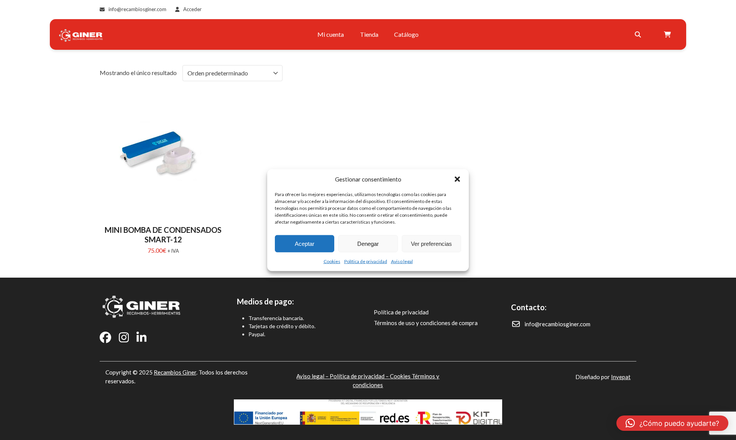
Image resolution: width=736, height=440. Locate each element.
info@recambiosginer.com (137, 9)
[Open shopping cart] (668, 34)
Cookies (332, 261)
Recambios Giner (175, 372)
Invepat (621, 376)
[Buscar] (638, 34)
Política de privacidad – (360, 376)
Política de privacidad (365, 261)
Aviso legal (402, 261)
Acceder (192, 9)
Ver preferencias (431, 243)
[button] (457, 179)
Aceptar (304, 243)
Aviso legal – (313, 376)
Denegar (368, 243)
